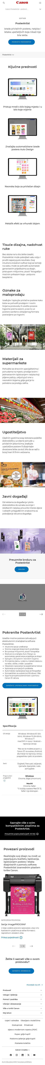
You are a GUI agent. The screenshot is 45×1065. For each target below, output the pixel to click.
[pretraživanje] (4, 3)
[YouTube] (34, 1055)
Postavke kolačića (22, 1043)
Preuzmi (21, 569)
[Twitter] (28, 1055)
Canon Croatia (21, 1050)
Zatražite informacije (21, 971)
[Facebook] (11, 1055)
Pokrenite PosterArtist (21, 42)
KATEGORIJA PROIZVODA (10, 920)
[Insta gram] (17, 1055)
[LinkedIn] (23, 1055)
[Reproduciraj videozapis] (22, 597)
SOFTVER (22, 18)
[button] (41, 614)
